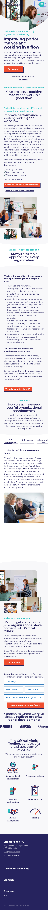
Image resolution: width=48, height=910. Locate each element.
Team (6, 896)
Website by (24, 905)
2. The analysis (27, 440)
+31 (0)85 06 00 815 (11, 856)
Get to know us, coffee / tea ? (26, 706)
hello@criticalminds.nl (12, 852)
